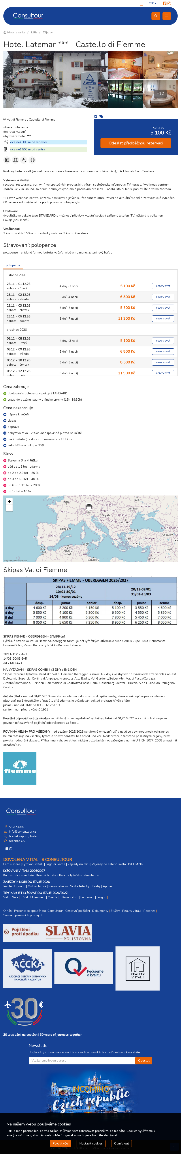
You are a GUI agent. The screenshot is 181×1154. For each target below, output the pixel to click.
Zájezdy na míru (79, 864)
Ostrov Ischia (37, 886)
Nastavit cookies (91, 1143)
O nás (7, 911)
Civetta (53, 897)
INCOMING (135, 864)
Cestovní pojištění (77, 911)
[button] (88, 508)
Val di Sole (11, 897)
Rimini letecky (58, 886)
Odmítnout (121, 1143)
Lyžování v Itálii (33, 864)
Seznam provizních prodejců (22, 915)
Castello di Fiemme (42, 119)
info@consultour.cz (22, 831)
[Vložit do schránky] (101, 116)
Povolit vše (60, 1143)
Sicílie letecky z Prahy (85, 886)
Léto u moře (11, 864)
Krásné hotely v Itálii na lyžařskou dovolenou (67, 875)
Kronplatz (69, 897)
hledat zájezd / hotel (23, 836)
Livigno (101, 897)
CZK (151, 3)
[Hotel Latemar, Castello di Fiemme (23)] (55, 79)
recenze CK (17, 841)
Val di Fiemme (17, 119)
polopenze (13, 265)
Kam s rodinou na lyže (18, 875)
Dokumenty (100, 911)
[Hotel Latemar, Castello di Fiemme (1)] (125, 65)
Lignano (19, 886)
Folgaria (86, 897)
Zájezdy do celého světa (109, 864)
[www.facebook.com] (164, 3)
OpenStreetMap (12, 560)
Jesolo (7, 886)
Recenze (149, 911)
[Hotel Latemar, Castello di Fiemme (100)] (160, 65)
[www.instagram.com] (169, 3)
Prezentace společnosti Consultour (38, 911)
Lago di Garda (55, 864)
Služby (115, 911)
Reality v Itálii (131, 911)
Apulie (107, 886)
